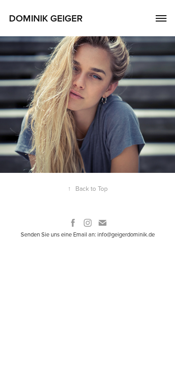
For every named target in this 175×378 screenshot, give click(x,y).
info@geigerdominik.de (126, 234)
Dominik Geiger (46, 18)
